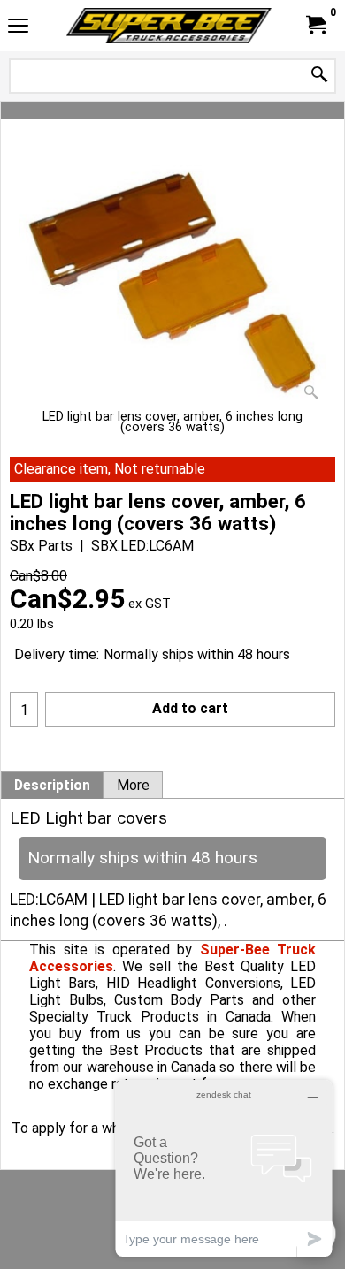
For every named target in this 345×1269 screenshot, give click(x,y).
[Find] (319, 75)
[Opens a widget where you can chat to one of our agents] (224, 1168)
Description (52, 786)
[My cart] (315, 25)
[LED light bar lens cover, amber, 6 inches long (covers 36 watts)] (172, 282)
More (133, 786)
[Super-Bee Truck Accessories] (169, 25)
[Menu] (18, 28)
